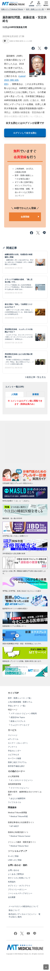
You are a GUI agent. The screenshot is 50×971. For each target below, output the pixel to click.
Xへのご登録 (13, 856)
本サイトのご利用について (19, 878)
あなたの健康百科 (18, 798)
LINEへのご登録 (14, 860)
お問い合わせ (13, 870)
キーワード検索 (14, 758)
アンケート (12, 747)
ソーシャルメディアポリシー (20, 893)
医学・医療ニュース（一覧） (20, 698)
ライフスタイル (14, 802)
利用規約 (11, 882)
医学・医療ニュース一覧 (35, 9)
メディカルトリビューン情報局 (24, 713)
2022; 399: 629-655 (14, 80)
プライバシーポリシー (17, 889)
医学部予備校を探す (16, 766)
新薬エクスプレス (18, 721)
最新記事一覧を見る (36, 377)
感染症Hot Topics (18, 717)
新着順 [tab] (35, 394)
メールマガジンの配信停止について (23, 906)
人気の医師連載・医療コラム (20, 702)
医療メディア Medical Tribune (12, 9)
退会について (14, 910)
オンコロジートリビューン (22, 780)
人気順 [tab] (14, 394)
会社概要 (11, 897)
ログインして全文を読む (25, 133)
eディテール (13, 739)
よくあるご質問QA (16, 874)
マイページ (12, 735)
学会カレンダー (14, 751)
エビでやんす (13, 754)
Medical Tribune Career (20, 836)
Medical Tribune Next (19, 846)
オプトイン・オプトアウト (19, 886)
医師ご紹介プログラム (17, 762)
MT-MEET (15, 826)
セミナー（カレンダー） (18, 743)
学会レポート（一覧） (17, 706)
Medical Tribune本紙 (19, 816)
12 (7, 41)
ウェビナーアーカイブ (20, 725)
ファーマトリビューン (20, 788)
